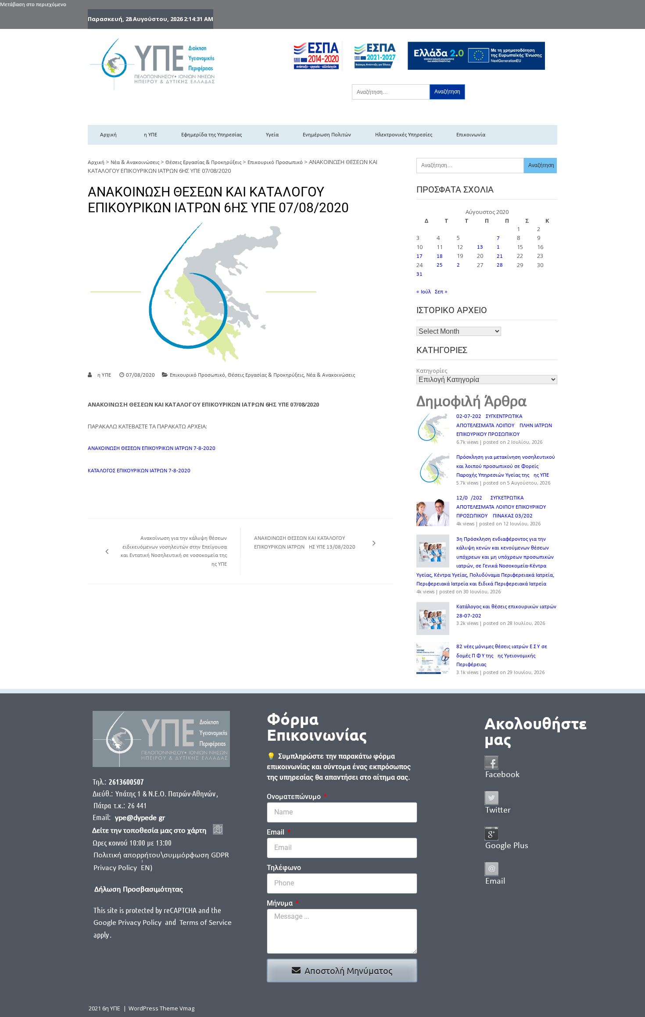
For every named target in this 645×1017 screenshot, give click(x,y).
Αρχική (108, 135)
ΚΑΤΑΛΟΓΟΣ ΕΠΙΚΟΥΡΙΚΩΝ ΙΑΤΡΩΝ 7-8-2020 (139, 471)
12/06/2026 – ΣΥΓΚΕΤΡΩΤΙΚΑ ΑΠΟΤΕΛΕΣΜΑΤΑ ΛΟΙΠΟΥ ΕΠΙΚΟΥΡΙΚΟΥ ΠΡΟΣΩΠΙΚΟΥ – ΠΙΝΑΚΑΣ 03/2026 (501, 507)
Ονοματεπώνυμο (294, 796)
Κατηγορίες (431, 371)
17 (419, 256)
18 (440, 256)
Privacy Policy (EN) (122, 868)
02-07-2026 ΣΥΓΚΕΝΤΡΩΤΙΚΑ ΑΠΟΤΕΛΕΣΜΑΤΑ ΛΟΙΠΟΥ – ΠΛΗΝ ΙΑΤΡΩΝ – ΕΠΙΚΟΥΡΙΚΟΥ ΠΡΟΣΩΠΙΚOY (506, 425)
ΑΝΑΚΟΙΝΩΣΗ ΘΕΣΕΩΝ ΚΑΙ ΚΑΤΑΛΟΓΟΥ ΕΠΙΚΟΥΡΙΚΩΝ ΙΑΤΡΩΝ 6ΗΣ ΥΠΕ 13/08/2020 (304, 542)
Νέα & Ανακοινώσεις (135, 162)
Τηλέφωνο (284, 868)
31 (419, 274)
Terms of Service (205, 923)
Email (276, 832)
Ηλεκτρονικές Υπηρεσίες (403, 135)
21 (500, 256)
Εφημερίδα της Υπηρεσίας (211, 135)
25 (440, 265)
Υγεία (272, 135)
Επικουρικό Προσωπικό (275, 162)
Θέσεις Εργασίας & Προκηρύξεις (203, 162)
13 (480, 247)
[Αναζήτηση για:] (391, 92)
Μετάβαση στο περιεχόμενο (33, 4)
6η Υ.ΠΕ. (103, 375)
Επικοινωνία (470, 135)
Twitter (498, 810)
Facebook (502, 775)
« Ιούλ (423, 292)
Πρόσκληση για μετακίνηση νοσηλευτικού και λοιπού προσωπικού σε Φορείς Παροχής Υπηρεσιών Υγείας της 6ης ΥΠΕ (505, 466)
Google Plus (506, 846)
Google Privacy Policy (128, 923)
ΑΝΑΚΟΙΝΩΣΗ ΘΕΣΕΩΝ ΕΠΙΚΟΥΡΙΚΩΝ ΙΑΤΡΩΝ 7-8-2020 (151, 448)
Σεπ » (441, 292)
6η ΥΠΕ (149, 135)
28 (500, 265)
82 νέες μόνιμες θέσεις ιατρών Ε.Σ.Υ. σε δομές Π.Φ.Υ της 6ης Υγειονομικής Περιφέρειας (501, 655)
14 (500, 247)
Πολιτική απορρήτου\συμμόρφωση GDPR (161, 855)
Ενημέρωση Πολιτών (327, 135)
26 (460, 265)
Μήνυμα (280, 903)
